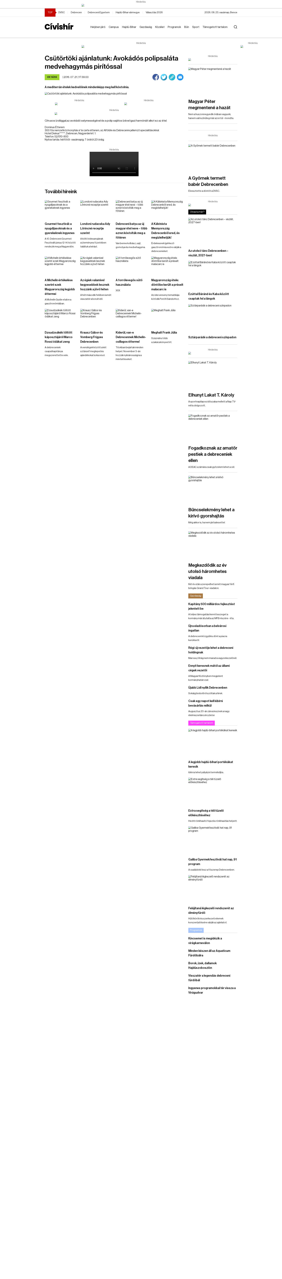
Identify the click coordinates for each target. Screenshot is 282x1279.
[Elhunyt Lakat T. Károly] (212, 375)
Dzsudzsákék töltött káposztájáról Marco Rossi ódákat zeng (58, 337)
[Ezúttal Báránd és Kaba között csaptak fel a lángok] (212, 275)
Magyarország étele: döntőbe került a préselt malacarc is (167, 285)
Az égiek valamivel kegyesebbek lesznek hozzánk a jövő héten (94, 285)
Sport (195, 27)
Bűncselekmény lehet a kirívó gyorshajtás (211, 512)
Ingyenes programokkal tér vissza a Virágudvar (212, 990)
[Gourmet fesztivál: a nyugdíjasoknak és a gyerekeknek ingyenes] (61, 209)
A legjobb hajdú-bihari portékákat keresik (210, 764)
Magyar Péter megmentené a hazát (209, 104)
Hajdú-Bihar (129, 27)
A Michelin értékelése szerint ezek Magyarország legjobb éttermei (60, 287)
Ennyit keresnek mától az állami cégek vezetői (209, 668)
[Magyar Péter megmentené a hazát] (212, 81)
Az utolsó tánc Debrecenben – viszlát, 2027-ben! (208, 253)
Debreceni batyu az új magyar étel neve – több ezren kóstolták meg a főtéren (131, 230)
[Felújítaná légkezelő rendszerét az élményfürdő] (212, 889)
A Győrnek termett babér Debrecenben (208, 181)
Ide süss (52, 77)
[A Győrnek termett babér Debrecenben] (212, 158)
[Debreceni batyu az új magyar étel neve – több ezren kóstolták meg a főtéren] (132, 209)
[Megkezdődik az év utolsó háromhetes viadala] (212, 545)
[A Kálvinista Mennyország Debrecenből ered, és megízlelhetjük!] (167, 209)
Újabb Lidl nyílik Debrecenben (207, 687)
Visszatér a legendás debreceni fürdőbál (209, 978)
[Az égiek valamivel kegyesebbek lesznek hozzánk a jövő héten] (96, 266)
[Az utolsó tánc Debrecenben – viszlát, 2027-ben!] (212, 231)
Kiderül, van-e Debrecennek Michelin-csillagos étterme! (131, 337)
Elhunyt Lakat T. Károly (211, 395)
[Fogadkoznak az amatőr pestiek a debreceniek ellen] (212, 428)
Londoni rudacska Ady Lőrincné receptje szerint (95, 228)
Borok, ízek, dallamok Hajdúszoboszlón (202, 965)
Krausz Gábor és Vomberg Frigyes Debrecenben (91, 337)
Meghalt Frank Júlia (164, 332)
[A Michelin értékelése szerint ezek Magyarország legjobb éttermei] (61, 266)
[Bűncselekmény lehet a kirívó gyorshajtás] (212, 489)
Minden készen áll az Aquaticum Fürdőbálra (209, 953)
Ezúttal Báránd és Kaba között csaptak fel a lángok (208, 296)
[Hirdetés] (141, 5)
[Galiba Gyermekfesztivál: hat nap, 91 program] (212, 840)
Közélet (159, 27)
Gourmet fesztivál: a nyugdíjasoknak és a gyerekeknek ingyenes (60, 228)
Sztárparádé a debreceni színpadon (212, 337)
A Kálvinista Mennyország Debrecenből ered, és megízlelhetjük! (165, 230)
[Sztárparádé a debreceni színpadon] (212, 318)
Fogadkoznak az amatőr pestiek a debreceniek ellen (212, 454)
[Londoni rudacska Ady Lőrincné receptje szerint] (96, 209)
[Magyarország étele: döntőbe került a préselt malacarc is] (167, 266)
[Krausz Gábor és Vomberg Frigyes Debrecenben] (96, 318)
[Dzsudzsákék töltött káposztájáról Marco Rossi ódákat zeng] (61, 318)
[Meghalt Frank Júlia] (167, 318)
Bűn (186, 27)
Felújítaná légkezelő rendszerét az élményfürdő (211, 910)
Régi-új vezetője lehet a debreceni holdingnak (210, 650)
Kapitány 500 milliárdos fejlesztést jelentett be (211, 606)
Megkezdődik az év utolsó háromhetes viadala (207, 571)
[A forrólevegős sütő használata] (132, 266)
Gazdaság (146, 27)
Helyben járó (97, 27)
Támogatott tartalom (215, 27)
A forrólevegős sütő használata (129, 282)
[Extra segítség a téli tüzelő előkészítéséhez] (212, 791)
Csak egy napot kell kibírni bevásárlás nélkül (205, 703)
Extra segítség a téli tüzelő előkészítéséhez (206, 813)
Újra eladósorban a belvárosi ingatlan (207, 628)
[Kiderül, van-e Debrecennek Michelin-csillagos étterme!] (132, 318)
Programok (174, 27)
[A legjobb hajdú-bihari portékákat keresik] (212, 742)
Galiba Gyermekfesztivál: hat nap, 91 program (212, 862)
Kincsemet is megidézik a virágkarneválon (205, 940)
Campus (114, 27)
